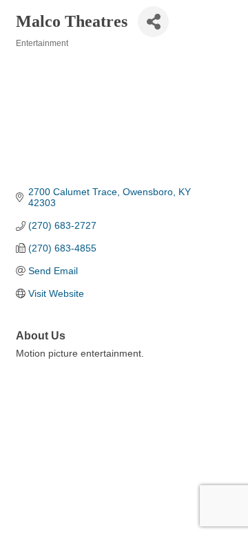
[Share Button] (153, 21)
